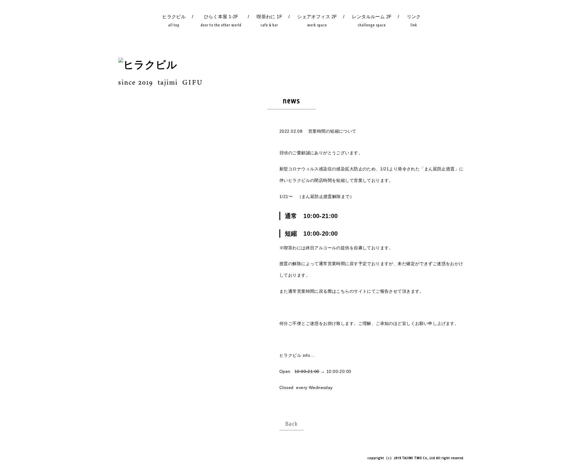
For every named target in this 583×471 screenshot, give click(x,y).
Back (291, 424)
